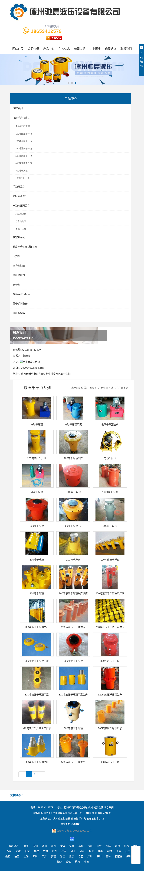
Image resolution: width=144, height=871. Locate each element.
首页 (91, 387)
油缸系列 (18, 108)
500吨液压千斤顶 (23, 156)
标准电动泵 (20, 221)
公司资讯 (79, 48)
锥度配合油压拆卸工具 (25, 246)
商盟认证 (110, 48)
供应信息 (64, 48)
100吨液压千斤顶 (23, 134)
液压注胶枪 (19, 275)
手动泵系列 (19, 186)
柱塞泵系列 (19, 237)
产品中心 (48, 48)
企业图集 (95, 48)
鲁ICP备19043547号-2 (98, 813)
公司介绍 (33, 48)
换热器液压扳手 (21, 294)
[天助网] (72, 824)
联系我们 (126, 48)
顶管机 (16, 284)
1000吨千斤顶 (22, 178)
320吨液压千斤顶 (23, 148)
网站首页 (18, 48)
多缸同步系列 (20, 196)
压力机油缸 (19, 265)
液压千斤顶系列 (21, 117)
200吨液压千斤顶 (23, 141)
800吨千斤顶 (21, 171)
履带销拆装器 (20, 303)
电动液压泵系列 (21, 205)
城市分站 (13, 845)
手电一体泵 (20, 229)
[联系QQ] (30, 361)
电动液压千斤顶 (22, 126)
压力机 (16, 256)
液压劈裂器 (19, 313)
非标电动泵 (20, 214)
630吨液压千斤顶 (23, 163)
